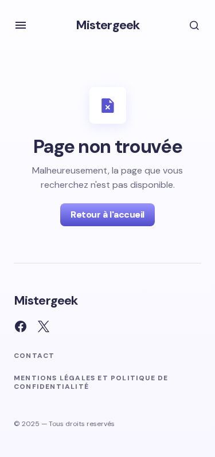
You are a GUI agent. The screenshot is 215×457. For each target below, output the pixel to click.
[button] (21, 25)
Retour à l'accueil (107, 214)
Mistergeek (107, 25)
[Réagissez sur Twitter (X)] (43, 326)
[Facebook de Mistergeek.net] (20, 326)
